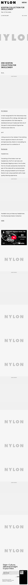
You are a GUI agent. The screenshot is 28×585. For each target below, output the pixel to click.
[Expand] (21, 571)
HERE (2, 220)
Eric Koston (4, 111)
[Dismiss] (26, 571)
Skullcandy (4, 149)
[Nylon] (8, 2)
